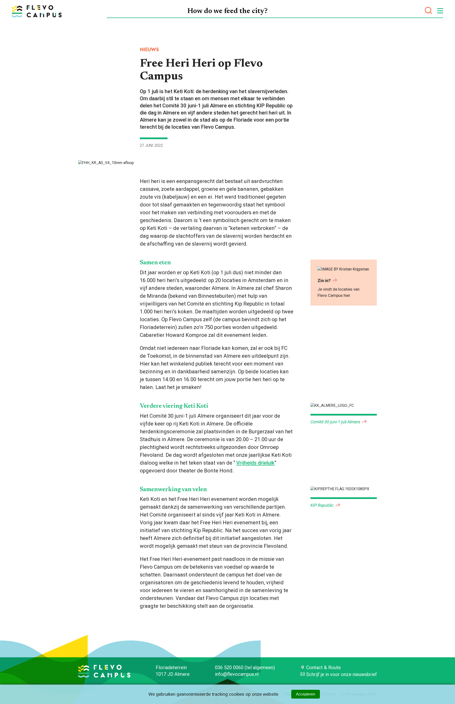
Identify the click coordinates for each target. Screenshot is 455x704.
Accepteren (305, 694)
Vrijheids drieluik (255, 463)
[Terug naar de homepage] (37, 11)
